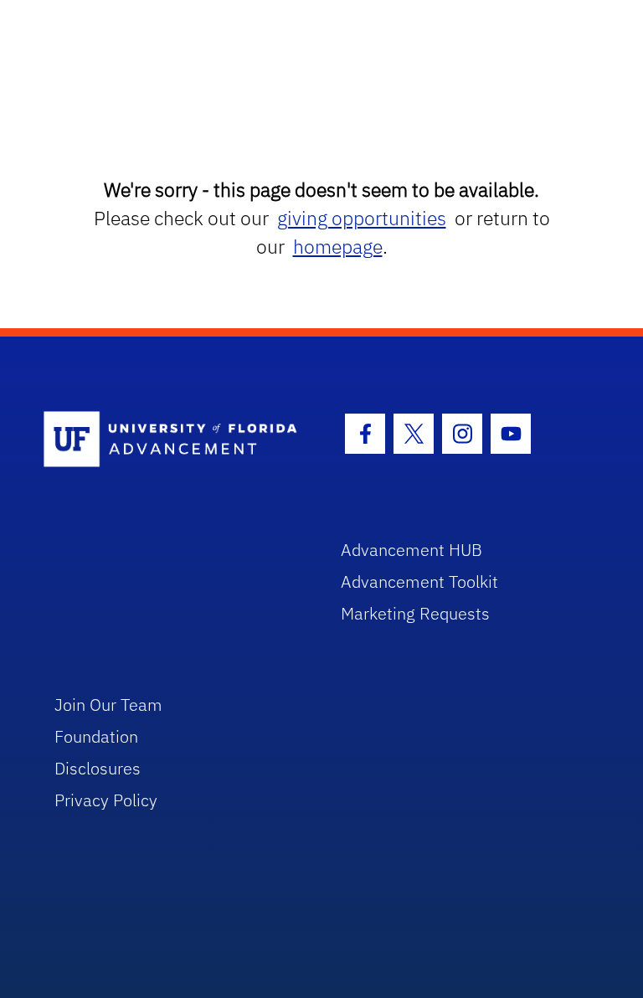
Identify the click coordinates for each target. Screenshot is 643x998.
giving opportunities (361, 218)
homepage (338, 246)
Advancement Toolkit (419, 581)
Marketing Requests (415, 613)
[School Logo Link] (173, 440)
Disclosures (97, 768)
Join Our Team (108, 704)
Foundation (96, 736)
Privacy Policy (105, 800)
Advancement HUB (411, 549)
